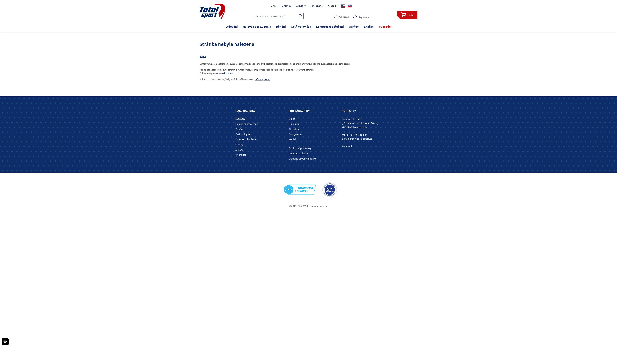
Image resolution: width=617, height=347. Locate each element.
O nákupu (286, 5)
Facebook (347, 146)
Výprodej (385, 26)
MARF (306, 206)
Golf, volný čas (301, 26)
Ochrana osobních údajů (302, 158)
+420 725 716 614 (357, 134)
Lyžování (232, 26)
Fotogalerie (317, 5)
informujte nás (262, 79)
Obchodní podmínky (300, 148)
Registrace (363, 17)
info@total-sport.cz (361, 138)
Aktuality (301, 5)
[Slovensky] (350, 6)
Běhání (281, 26)
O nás (273, 5)
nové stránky (226, 73)
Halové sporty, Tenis (257, 26)
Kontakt (332, 5)
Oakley (354, 26)
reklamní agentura (319, 206)
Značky (369, 26)
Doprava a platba (298, 153)
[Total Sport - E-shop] (212, 11)
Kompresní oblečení (330, 26)
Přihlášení (344, 17)
